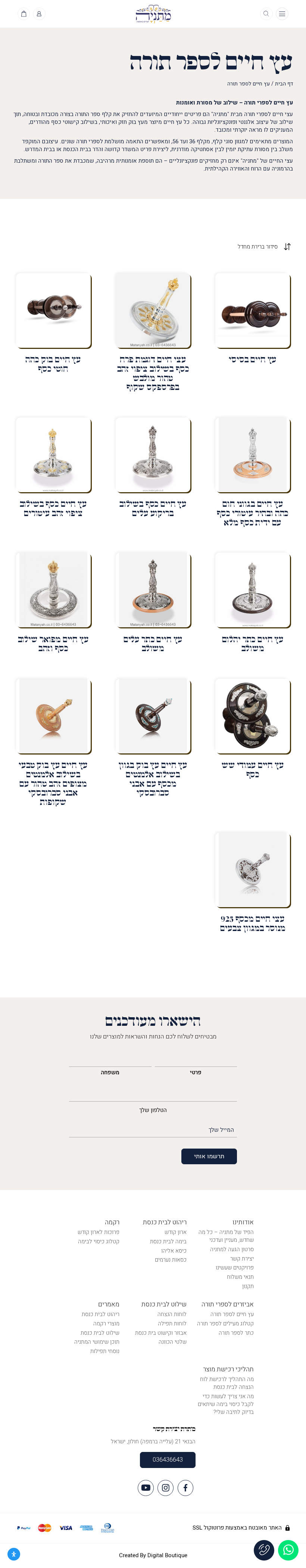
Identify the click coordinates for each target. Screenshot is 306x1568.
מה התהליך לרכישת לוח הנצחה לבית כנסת (227, 1383)
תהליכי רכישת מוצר (228, 1369)
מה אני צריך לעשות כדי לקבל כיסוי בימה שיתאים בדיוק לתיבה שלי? (226, 1404)
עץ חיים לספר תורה (232, 1314)
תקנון (248, 1286)
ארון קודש (176, 1232)
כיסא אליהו (174, 1251)
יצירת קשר (242, 1259)
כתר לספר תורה (236, 1333)
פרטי (196, 1072)
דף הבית (284, 84)
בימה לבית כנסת (168, 1241)
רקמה (112, 1222)
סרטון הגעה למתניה (232, 1249)
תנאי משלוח (240, 1277)
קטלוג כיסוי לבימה (98, 1241)
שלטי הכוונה (173, 1342)
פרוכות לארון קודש (98, 1232)
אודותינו (243, 1222)
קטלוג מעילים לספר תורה (225, 1323)
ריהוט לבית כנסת (165, 1222)
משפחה (110, 1072)
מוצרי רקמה (106, 1323)
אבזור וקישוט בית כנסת (161, 1333)
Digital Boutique (167, 1555)
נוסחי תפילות (104, 1351)
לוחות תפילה (172, 1323)
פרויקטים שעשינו (235, 1268)
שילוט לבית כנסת (164, 1304)
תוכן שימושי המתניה (96, 1342)
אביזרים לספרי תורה (228, 1304)
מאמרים (108, 1304)
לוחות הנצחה (172, 1314)
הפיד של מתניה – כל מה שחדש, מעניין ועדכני (226, 1236)
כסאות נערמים (171, 1260)
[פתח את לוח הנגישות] (13, 1554)
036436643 (168, 1459)
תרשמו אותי (209, 1156)
